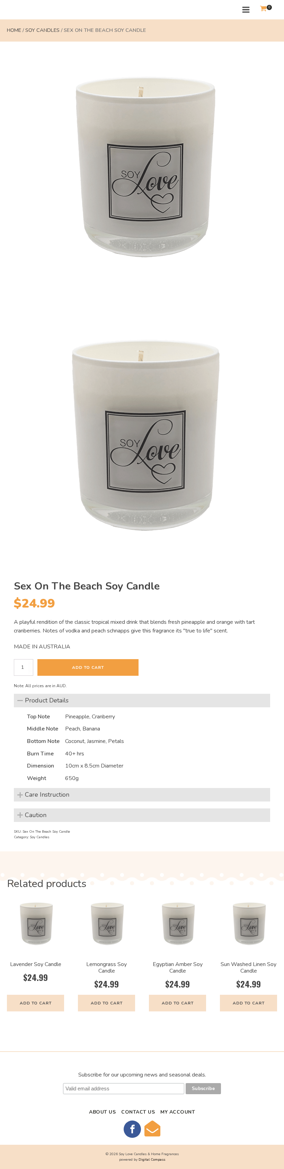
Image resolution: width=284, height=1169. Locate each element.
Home (14, 30)
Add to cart (88, 667)
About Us (102, 1112)
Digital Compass (152, 1159)
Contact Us (138, 1112)
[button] (263, 10)
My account (177, 1112)
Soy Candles (42, 30)
